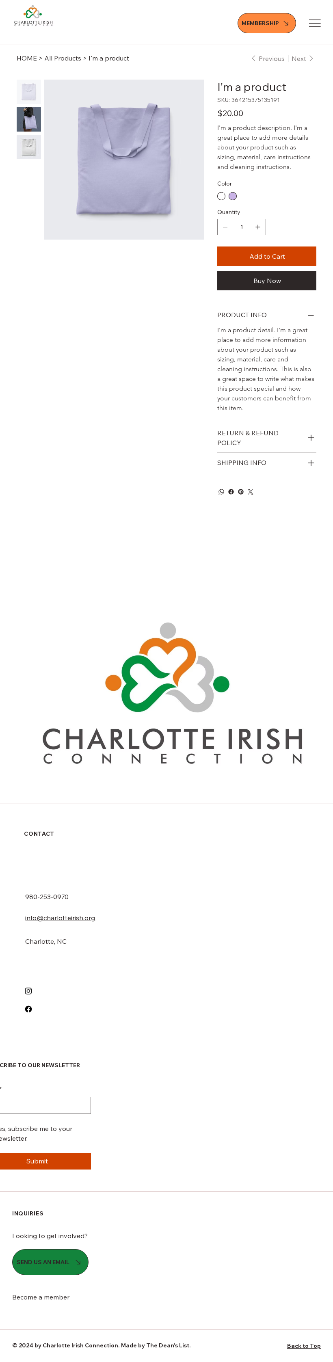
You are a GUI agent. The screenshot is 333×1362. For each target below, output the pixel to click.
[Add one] (258, 227)
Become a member (40, 1297)
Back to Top (304, 1345)
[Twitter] (251, 492)
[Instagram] (28, 990)
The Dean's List (167, 1345)
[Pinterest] (241, 492)
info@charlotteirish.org (60, 918)
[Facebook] (231, 492)
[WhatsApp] (221, 492)
